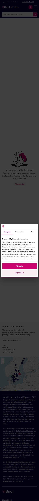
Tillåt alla (19, 266)
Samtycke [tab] (7, 232)
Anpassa (18, 272)
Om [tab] (32, 232)
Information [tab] (19, 232)
